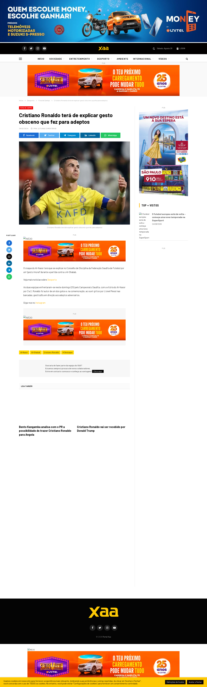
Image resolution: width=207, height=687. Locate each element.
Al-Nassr (24, 352)
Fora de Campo (26, 108)
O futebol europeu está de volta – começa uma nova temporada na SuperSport (169, 217)
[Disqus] (74, 478)
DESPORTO (103, 59)
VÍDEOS (163, 59)
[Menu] (20, 58)
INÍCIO (41, 59)
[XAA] (103, 48)
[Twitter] (9, 249)
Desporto (52, 279)
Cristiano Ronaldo (51, 352)
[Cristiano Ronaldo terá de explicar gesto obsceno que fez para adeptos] (74, 183)
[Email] (9, 256)
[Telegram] (9, 270)
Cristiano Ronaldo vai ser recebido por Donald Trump (101, 428)
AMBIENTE (122, 59)
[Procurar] (186, 58)
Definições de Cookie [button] (175, 682)
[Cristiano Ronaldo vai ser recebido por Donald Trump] (103, 408)
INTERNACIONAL (142, 59)
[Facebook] (9, 243)
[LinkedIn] (9, 263)
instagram (40, 302)
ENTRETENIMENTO (79, 59)
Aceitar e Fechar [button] (195, 682)
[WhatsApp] (9, 276)
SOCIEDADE (55, 59)
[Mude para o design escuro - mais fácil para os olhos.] (154, 48)
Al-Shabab (35, 352)
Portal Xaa (107, 637)
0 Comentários (50, 128)
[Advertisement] (163, 269)
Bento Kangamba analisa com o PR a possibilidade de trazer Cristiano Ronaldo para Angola (45, 430)
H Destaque (67, 352)
